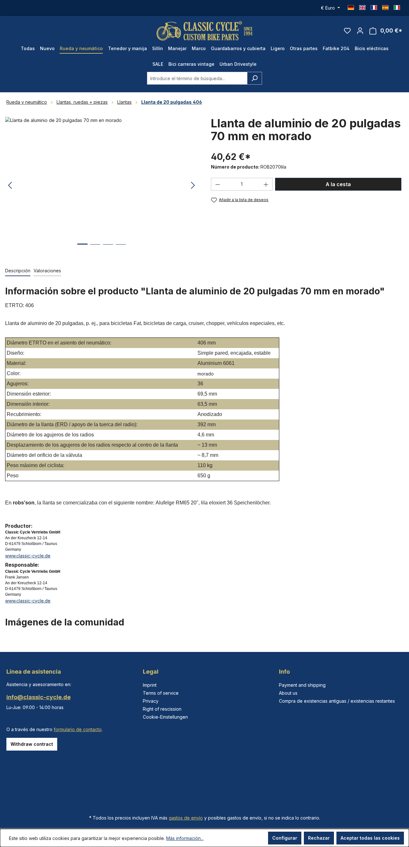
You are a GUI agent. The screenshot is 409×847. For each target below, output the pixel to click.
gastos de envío (186, 818)
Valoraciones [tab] (47, 270)
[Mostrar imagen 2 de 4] (95, 249)
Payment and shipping (302, 685)
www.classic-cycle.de (27, 555)
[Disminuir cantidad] (217, 184)
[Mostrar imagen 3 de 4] (108, 249)
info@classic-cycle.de (38, 697)
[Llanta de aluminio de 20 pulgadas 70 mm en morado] (101, 185)
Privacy (150, 701)
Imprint (150, 685)
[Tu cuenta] (360, 30)
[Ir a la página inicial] (204, 31)
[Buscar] (254, 78)
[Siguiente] (193, 185)
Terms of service (161, 693)
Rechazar (319, 838)
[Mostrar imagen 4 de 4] (121, 249)
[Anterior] (10, 185)
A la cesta (338, 184)
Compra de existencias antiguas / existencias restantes (337, 701)
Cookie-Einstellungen (165, 717)
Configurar (284, 838)
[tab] (17, 271)
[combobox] (197, 78)
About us (288, 693)
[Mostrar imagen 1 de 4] (82, 249)
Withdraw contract (32, 744)
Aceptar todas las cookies (370, 838)
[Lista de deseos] (347, 30)
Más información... (185, 838)
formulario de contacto (78, 729)
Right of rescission (162, 709)
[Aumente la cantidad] (266, 184)
